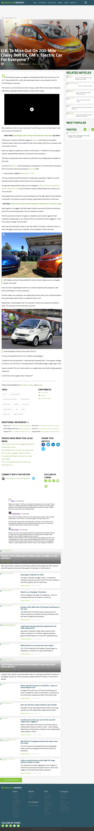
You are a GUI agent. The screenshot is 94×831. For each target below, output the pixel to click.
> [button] (92, 129)
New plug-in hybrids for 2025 (32, 575)
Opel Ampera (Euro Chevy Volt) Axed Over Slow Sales (33, 135)
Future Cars (25, 404)
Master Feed (48, 797)
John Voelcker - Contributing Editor (18, 478)
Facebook (24, 384)
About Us (63, 794)
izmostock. (60, 829)
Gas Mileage (16, 802)
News (35, 3)
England (16, 404)
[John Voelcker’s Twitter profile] (31, 478)
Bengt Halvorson (6, 561)
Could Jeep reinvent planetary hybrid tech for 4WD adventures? (38, 627)
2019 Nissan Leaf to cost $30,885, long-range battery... (17, 425)
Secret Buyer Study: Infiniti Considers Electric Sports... (46, 425)
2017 (4, 394)
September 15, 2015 (27, 173)
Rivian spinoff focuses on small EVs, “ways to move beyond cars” (39, 686)
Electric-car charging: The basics (33, 592)
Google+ (40, 384)
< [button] (85, 129)
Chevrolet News (25, 399)
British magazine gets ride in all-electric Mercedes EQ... (17, 428)
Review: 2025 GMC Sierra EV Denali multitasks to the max (40, 608)
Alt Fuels (15, 810)
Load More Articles (11, 780)
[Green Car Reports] (12, 2)
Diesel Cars (16, 813)
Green (23, 409)
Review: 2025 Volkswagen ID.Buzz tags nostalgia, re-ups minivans (29, 556)
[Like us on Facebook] (45, 480)
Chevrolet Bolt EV (15, 394)
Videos (31, 797)
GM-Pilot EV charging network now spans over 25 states (39, 742)
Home (3, 17)
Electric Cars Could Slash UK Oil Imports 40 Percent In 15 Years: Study (35, 203)
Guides (66, 3)
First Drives (42, 3)
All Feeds (47, 794)
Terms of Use (64, 802)
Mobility (15, 797)
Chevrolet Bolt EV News (10, 399)
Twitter (31, 384)
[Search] (89, 2)
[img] (43, 444)
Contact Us (63, 797)
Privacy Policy (64, 810)
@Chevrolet (31, 168)
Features (15, 815)
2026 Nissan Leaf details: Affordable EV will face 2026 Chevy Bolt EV (28, 665)
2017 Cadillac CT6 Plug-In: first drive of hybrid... (17, 431)
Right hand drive (18, 414)
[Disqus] (32, 521)
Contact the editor (45, 398)
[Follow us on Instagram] (53, 480)
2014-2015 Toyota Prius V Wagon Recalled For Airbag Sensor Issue (18, 446)
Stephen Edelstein (26, 639)
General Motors (7, 409)
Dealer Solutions (34, 805)
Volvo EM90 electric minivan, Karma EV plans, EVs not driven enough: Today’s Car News (18, 452)
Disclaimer (63, 805)
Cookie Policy (64, 808)
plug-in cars (6, 414)
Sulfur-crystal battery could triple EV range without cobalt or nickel (38, 761)
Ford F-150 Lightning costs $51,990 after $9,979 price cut (16, 463)
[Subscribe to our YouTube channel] (57, 480)
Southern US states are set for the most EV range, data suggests (38, 721)
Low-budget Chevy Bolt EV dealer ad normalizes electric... (46, 431)
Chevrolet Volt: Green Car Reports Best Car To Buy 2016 (46, 428)
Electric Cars (52, 3)
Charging (15, 794)
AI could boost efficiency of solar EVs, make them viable (17, 457)
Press (62, 800)
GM (17, 409)
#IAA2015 (13, 165)
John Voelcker (9, 64)
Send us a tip (44, 392)
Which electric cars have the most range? (37, 645)
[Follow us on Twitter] (49, 480)
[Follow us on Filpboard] (46, 486)
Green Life (73, 3)
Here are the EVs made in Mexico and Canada (39, 705)
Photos (31, 794)
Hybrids (60, 3)
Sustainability (17, 800)
